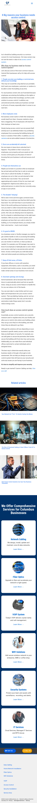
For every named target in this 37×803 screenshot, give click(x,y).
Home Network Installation (12, 768)
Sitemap (28, 800)
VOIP (5, 781)
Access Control (9, 785)
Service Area (8, 793)
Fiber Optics (8, 772)
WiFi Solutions (8, 776)
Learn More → (18, 549)
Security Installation (10, 789)
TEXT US (10, 751)
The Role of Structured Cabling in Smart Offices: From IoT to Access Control (18, 447)
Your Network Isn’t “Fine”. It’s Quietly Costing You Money (17, 414)
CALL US (28, 751)
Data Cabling (8, 765)
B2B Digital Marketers (19, 800)
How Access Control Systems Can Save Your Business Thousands (16, 482)
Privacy (11, 800)
